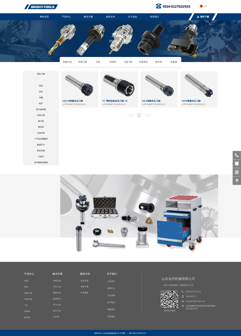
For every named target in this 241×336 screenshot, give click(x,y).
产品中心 (66, 17)
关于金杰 (132, 17)
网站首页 (44, 17)
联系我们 (154, 17)
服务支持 (110, 17)
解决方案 (88, 17)
